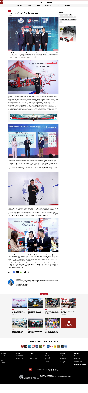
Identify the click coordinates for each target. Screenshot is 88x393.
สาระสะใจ (61, 360)
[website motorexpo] (29, 346)
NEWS (38, 5)
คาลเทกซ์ (61, 14)
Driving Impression (34, 355)
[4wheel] (41, 346)
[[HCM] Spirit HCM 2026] (67, 34)
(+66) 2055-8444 (43, 378)
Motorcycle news (4, 357)
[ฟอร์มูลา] (33, 346)
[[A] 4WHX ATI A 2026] (33, 116)
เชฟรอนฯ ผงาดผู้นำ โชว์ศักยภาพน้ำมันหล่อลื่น (17, 331)
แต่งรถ (61, 357)
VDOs (58, 5)
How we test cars (78, 361)
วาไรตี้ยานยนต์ (62, 361)
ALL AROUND (48, 5)
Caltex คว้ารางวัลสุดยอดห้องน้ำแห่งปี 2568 (35, 331)
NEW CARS (29, 5)
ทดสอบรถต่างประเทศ (34, 360)
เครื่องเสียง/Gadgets (64, 355)
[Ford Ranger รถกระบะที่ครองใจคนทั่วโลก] (68, 303)
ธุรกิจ (10, 11)
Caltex (70, 14)
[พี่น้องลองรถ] (51, 346)
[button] (33, 120)
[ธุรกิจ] (68, 323)
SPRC (61, 22)
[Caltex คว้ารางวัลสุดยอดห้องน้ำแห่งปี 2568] (35, 323)
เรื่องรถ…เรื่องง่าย (48, 360)
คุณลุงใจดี (47, 361)
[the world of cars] (37, 346)
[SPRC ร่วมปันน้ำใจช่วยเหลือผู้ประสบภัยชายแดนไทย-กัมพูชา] (52, 323)
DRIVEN (19, 5)
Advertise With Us (78, 357)
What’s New (3, 355)
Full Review (47, 363)
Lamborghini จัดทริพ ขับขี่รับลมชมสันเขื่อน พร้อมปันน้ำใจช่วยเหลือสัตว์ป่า (52, 312)
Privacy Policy (77, 360)
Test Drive (32, 357)
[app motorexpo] (26, 346)
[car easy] (55, 346)
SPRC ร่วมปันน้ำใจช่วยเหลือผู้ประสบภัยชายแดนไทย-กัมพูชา (51, 331)
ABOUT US (67, 5)
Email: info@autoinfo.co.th (59, 378)
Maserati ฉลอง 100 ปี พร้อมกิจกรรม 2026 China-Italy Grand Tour (34, 312)
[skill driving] (62, 346)
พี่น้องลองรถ (47, 358)
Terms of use (77, 358)
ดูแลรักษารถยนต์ (63, 358)
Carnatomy (47, 357)
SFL (74, 17)
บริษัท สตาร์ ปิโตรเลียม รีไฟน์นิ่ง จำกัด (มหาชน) (68, 19)
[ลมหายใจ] (66, 346)
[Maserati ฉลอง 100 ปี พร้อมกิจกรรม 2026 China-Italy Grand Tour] (35, 303)
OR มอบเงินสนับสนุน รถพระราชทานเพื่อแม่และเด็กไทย (18, 311)
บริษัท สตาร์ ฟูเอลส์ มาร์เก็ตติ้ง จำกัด (66, 17)
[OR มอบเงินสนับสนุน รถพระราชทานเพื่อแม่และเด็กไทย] (19, 303)
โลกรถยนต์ (47, 355)
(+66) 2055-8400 (50, 378)
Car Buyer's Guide (19, 358)
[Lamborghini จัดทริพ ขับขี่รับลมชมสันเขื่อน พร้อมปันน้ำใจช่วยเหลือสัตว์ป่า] (52, 303)
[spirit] (58, 346)
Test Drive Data (33, 358)
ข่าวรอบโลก (3, 362)
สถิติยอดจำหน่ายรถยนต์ (64, 363)
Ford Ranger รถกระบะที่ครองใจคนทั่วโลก (68, 311)
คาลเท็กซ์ (66, 14)
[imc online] (44, 346)
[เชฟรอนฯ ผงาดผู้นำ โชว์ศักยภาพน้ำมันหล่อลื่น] (19, 323)
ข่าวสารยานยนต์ (4, 364)
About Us (76, 355)
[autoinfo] (1, 2)
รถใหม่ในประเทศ (19, 357)
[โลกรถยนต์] (48, 346)
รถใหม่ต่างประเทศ (19, 355)
